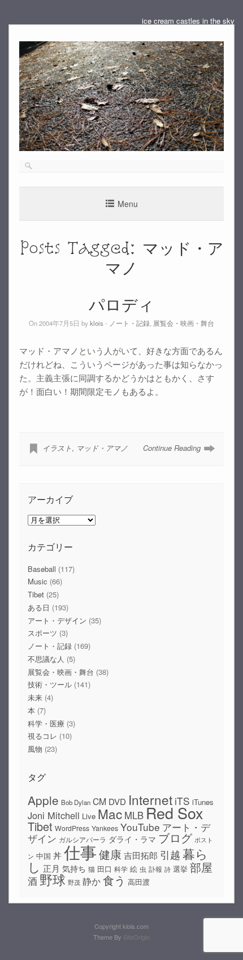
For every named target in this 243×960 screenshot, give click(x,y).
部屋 (201, 867)
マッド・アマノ (102, 447)
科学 (121, 869)
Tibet (36, 594)
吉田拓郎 (141, 855)
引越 (170, 854)
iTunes (203, 802)
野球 (53, 879)
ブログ (175, 837)
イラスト (57, 447)
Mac (110, 813)
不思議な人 (46, 658)
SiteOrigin (136, 936)
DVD (117, 801)
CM (99, 801)
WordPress (72, 828)
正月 (51, 868)
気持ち (74, 868)
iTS (182, 801)
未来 (35, 697)
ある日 (39, 607)
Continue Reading (172, 447)
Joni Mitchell (54, 815)
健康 (110, 854)
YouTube (140, 827)
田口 (104, 868)
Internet (150, 799)
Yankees (105, 828)
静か (92, 881)
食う (114, 880)
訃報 (155, 868)
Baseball (42, 568)
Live (89, 816)
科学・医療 (46, 723)
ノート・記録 (129, 323)
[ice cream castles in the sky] (121, 148)
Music (37, 581)
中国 (43, 855)
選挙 (180, 868)
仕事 (80, 851)
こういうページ (99, 364)
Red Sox (174, 813)
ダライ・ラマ (132, 839)
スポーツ (42, 632)
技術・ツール (50, 684)
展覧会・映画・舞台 (183, 323)
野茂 (74, 882)
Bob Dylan (75, 802)
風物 (35, 748)
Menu (128, 203)
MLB (134, 815)
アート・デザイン (57, 620)
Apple (43, 799)
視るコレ (42, 735)
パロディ (121, 304)
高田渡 (139, 881)
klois (96, 323)
